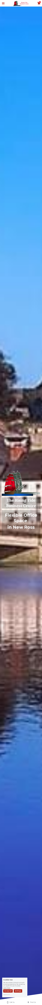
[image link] (21, 3)
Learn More (6, 988)
